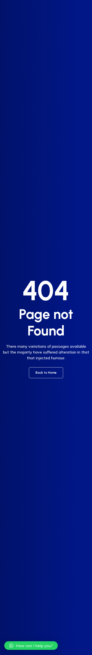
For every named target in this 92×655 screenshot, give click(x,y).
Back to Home (46, 373)
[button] (31, 645)
